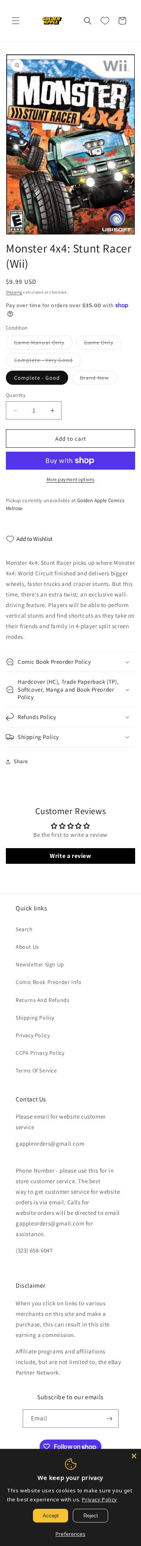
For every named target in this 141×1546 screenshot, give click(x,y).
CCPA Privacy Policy (40, 1052)
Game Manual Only (43, 344)
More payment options (71, 479)
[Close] (134, 1456)
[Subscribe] (109, 1418)
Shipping (14, 292)
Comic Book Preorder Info (48, 982)
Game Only (102, 344)
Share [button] (21, 761)
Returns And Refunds (42, 1000)
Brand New (98, 379)
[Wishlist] (105, 20)
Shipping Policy (35, 1017)
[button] (15, 20)
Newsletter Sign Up (40, 964)
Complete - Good (37, 377)
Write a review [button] (70, 856)
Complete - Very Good (47, 361)
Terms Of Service (36, 1070)
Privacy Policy (33, 1035)
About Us (27, 946)
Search (24, 929)
